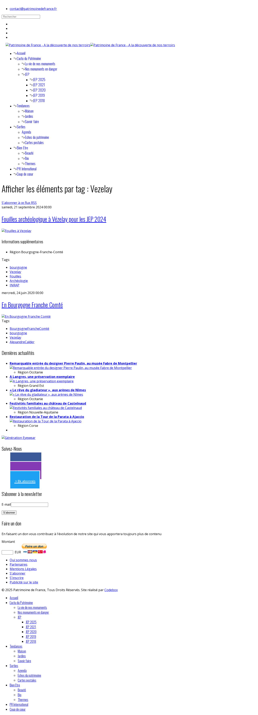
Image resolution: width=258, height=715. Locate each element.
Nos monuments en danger (41, 69)
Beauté (29, 153)
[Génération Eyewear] (18, 438)
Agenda (26, 132)
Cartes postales (34, 142)
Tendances (23, 105)
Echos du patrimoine (37, 137)
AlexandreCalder (22, 342)
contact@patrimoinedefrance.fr (33, 8)
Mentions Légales (23, 569)
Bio (27, 158)
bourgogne (18, 267)
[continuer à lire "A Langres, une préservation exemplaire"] (42, 381)
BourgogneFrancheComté (29, 328)
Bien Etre (22, 147)
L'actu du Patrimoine (29, 58)
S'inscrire (17, 578)
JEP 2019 (39, 95)
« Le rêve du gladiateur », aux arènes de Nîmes (48, 390)
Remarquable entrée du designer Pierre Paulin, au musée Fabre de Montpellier (73, 363)
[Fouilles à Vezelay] (16, 231)
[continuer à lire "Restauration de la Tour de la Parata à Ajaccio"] (45, 421)
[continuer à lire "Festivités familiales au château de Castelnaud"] (46, 408)
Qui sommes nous (23, 560)
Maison (29, 111)
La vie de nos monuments (40, 63)
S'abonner (17, 573)
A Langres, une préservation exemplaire (42, 376)
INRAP (14, 285)
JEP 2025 (39, 79)
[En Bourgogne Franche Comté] (26, 316)
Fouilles (15, 276)
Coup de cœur (25, 174)
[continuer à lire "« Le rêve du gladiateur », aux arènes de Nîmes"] (46, 394)
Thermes (30, 163)
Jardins (29, 116)
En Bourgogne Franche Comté (32, 304)
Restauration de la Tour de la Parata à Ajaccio (47, 416)
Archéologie (19, 280)
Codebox (111, 590)
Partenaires (18, 564)
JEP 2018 (39, 100)
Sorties (21, 126)
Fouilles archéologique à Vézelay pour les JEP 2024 (54, 219)
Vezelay (15, 272)
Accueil (21, 53)
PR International (26, 168)
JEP (27, 74)
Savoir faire (32, 121)
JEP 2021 (39, 84)
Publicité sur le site (24, 582)
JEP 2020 (39, 90)
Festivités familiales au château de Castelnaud (48, 403)
